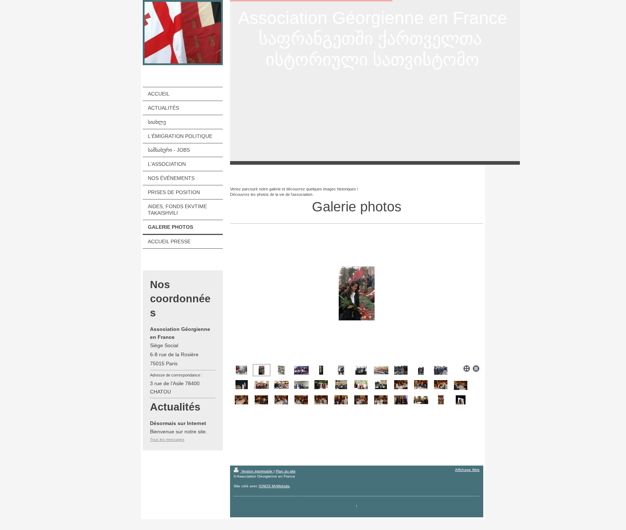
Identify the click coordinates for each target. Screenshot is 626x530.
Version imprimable (257, 471)
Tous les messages (167, 439)
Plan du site (286, 471)
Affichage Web (467, 470)
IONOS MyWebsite (274, 486)
